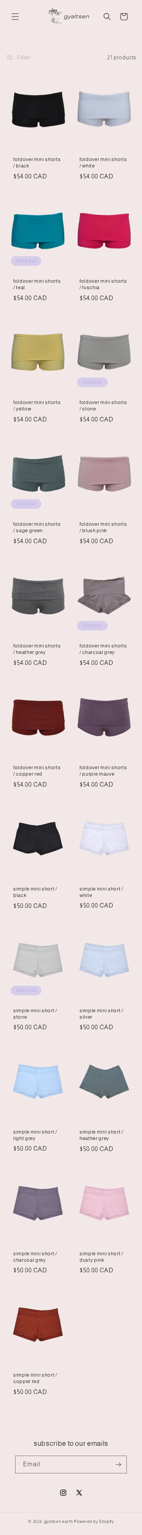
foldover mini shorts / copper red (37, 771)
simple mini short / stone (35, 1014)
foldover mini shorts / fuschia (103, 284)
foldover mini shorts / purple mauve (103, 771)
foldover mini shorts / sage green (37, 527)
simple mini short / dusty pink (101, 1257)
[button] (15, 16)
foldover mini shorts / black (37, 162)
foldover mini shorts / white (103, 162)
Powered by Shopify (94, 1521)
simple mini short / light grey (35, 1135)
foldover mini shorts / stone (103, 406)
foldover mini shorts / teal (37, 284)
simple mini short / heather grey (101, 1135)
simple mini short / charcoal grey (35, 1257)
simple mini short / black (35, 892)
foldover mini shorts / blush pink (103, 527)
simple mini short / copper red (35, 1378)
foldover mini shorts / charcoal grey (103, 649)
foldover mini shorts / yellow (37, 406)
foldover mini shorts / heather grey (37, 649)
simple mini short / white (101, 892)
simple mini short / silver (101, 1014)
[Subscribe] (118, 1464)
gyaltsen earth (58, 1521)
